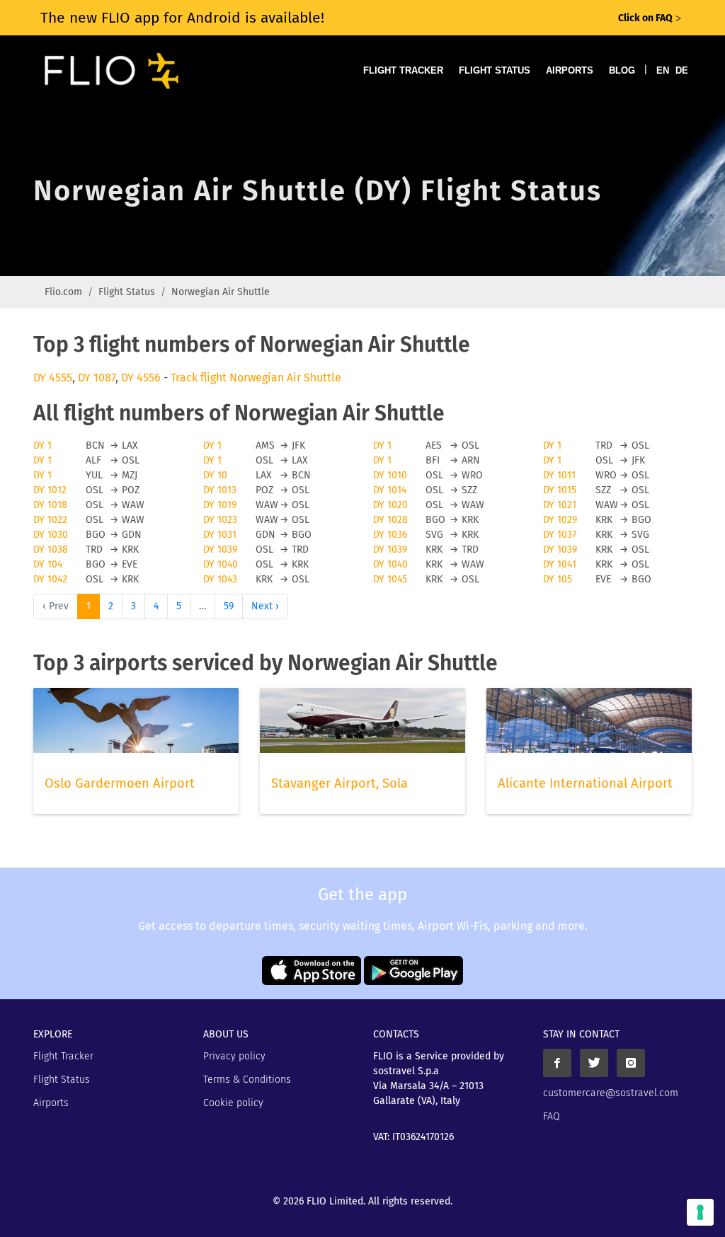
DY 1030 (50, 535)
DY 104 (47, 564)
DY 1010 (390, 475)
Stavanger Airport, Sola (339, 783)
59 (229, 606)
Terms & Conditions (247, 1080)
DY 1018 (50, 505)
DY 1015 (559, 490)
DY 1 (42, 445)
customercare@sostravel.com (610, 1093)
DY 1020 (390, 505)
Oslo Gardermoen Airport (120, 783)
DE (681, 70)
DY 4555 (52, 377)
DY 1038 (50, 549)
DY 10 (215, 475)
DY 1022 (50, 520)
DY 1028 (390, 520)
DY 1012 (50, 490)
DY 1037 (559, 535)
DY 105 (557, 579)
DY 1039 (220, 549)
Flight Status (494, 70)
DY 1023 (220, 520)
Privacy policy (234, 1056)
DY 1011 (559, 475)
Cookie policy (233, 1103)
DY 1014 (389, 490)
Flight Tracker (403, 70)
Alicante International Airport (585, 783)
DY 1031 (219, 535)
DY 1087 (96, 377)
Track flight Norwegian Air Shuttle (256, 377)
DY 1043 (220, 579)
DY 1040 (220, 564)
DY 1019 (219, 505)
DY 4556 (141, 377)
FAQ (551, 1116)
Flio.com (63, 292)
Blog (622, 70)
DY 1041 (559, 564)
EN (662, 70)
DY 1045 (390, 579)
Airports (569, 70)
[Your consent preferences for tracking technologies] (700, 1212)
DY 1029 (560, 520)
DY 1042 (50, 579)
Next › (265, 606)
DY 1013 (219, 490)
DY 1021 (559, 505)
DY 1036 (390, 535)
